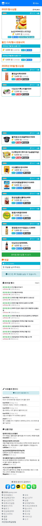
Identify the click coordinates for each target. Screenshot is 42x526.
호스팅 (27, 514)
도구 (26, 519)
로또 (26, 495)
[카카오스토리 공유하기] (23, 486)
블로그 (6, 508)
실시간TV (28, 498)
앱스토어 (28, 508)
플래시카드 (8, 506)
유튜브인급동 (8, 503)
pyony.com (12, 492)
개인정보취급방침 (9, 522)
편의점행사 (8, 495)
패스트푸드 (8, 514)
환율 (5, 519)
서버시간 (28, 516)
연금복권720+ (9, 498)
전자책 (27, 511)
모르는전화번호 (30, 506)
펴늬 (7, 3)
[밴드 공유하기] (34, 486)
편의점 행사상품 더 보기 (21, 254)
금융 (26, 500)
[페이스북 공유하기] (7, 486)
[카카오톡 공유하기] (18, 486)
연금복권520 (8, 511)
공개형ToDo (29, 503)
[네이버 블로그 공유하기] (29, 486)
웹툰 (5, 516)
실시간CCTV (8, 500)
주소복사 (37, 9)
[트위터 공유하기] (13, 486)
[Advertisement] (21, 114)
